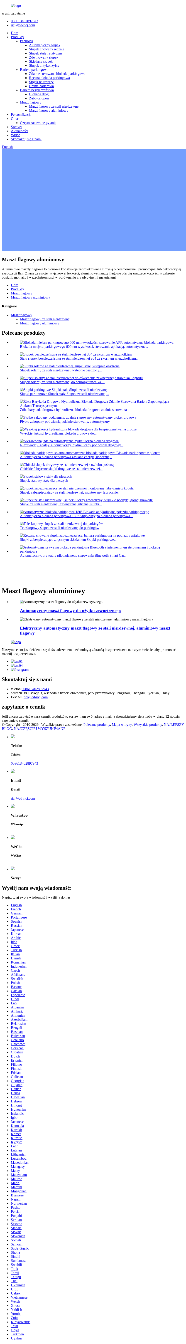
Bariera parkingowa (34, 70)
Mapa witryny (122, 724)
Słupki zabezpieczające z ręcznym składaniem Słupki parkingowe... (68, 539)
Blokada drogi (39, 94)
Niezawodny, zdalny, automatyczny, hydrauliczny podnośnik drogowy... (71, 445)
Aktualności (19, 131)
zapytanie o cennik (15, 720)
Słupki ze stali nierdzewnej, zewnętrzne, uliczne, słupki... (61, 504)
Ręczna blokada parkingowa (49, 78)
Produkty (17, 37)
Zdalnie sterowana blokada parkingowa (57, 74)
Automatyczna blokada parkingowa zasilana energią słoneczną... (66, 457)
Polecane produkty (96, 724)
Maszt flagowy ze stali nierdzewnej (54, 106)
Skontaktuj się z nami (26, 139)
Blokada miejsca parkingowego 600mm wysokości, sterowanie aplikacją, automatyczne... (84, 346)
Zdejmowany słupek (43, 57)
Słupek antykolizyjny (44, 65)
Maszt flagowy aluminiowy (48, 110)
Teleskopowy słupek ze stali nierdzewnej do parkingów (59, 528)
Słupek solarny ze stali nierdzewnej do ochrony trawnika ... (62, 382)
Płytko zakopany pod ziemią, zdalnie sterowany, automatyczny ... (66, 421)
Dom (14, 33)
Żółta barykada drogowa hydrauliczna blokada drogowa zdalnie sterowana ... (75, 410)
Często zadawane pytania (38, 123)
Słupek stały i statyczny (46, 53)
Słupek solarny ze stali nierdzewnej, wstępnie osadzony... (61, 370)
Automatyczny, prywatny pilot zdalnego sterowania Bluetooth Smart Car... (73, 555)
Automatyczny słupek (44, 45)
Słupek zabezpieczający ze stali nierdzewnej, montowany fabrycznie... (70, 492)
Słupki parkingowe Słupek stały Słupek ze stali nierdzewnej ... (64, 394)
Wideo (15, 135)
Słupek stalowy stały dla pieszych (44, 480)
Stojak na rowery (41, 82)
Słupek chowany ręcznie (46, 49)
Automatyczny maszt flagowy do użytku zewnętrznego (70, 610)
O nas (15, 119)
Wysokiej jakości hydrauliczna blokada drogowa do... (58, 433)
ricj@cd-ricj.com (23, 25)
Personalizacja (21, 114)
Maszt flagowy (30, 102)
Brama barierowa (41, 86)
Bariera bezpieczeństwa (37, 90)
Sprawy (16, 127)
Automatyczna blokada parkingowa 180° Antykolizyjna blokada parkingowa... (76, 516)
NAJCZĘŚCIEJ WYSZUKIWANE (40, 729)
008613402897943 (24, 21)
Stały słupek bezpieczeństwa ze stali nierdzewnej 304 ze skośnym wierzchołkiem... (79, 358)
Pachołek (26, 41)
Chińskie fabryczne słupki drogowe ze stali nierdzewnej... (61, 469)
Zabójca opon (39, 98)
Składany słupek (41, 61)
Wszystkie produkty (148, 724)
